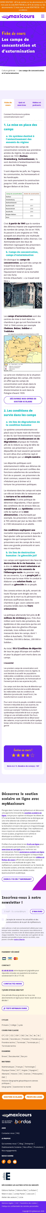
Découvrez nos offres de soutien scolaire (23, 400)
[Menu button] (42, 16)
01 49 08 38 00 (7, 970)
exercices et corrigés (11, 849)
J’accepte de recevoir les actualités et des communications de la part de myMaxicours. (23, 920)
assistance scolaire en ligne (31, 852)
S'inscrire (37, 911)
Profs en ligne (33, 844)
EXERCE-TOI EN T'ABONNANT (18, 879)
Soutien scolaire (13, 1097)
